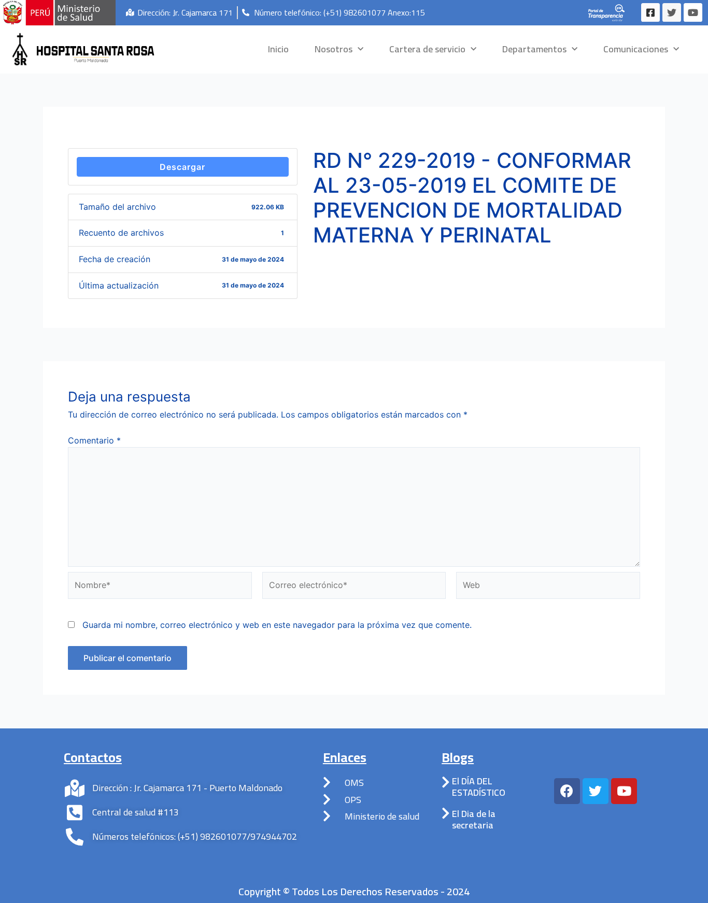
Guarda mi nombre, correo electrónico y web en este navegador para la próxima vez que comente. (277, 625)
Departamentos (534, 49)
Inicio (278, 49)
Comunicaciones (635, 49)
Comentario (94, 440)
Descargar (182, 167)
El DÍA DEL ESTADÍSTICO (478, 786)
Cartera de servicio (427, 49)
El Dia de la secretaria (473, 819)
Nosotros (333, 49)
